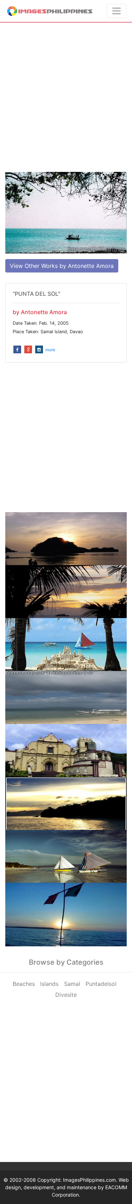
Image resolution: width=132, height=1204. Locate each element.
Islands (49, 983)
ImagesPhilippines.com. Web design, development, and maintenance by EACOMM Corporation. (67, 1187)
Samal (72, 983)
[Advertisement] (66, 97)
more (50, 349)
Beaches (24, 983)
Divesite (66, 994)
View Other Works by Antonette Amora (62, 265)
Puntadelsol (101, 983)
